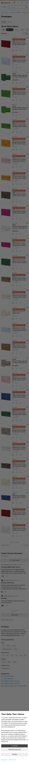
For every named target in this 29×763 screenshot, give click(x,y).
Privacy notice (12, 759)
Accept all (14, 746)
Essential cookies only (15, 749)
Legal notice (4, 759)
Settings (14, 754)
